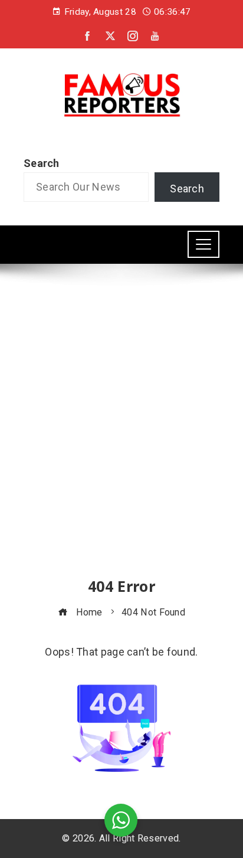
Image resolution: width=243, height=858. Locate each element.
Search (42, 163)
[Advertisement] (121, 431)
